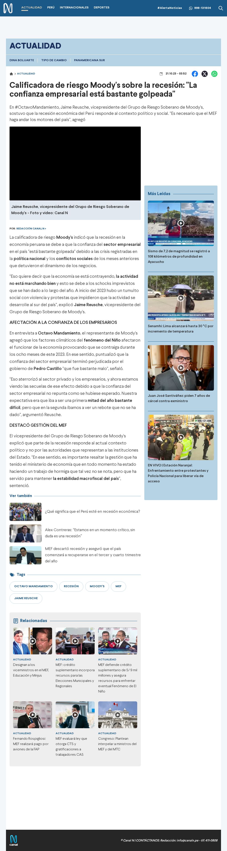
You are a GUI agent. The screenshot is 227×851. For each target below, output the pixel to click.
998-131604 (202, 8)
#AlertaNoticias (169, 8)
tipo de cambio (54, 60)
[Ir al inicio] (8, 8)
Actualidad (26, 73)
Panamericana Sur (89, 60)
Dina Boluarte (22, 60)
